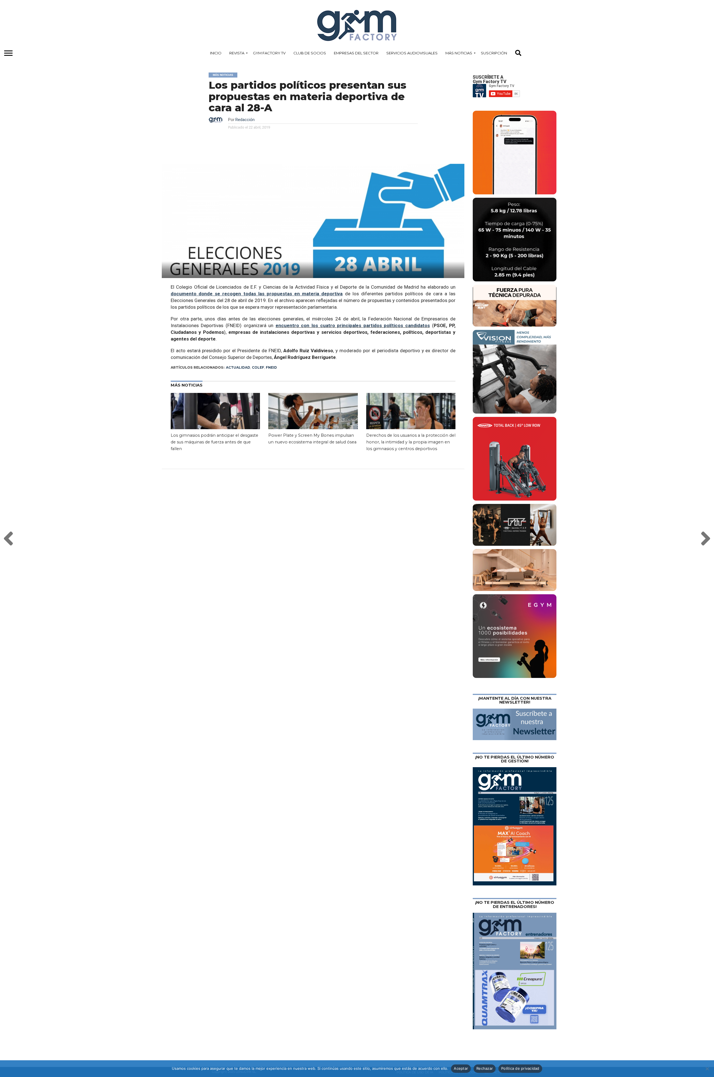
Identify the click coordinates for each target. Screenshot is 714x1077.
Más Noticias (458, 53)
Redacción (245, 119)
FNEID (271, 367)
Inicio (215, 53)
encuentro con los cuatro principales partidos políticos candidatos (353, 325)
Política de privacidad (520, 1068)
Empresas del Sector (356, 53)
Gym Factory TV (269, 53)
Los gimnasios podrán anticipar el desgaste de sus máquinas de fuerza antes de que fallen (214, 442)
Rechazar (484, 1068)
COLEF (258, 367)
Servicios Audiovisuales (412, 53)
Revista (236, 53)
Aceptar (461, 1068)
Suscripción (494, 53)
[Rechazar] (707, 1068)
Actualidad (238, 367)
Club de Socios (309, 53)
